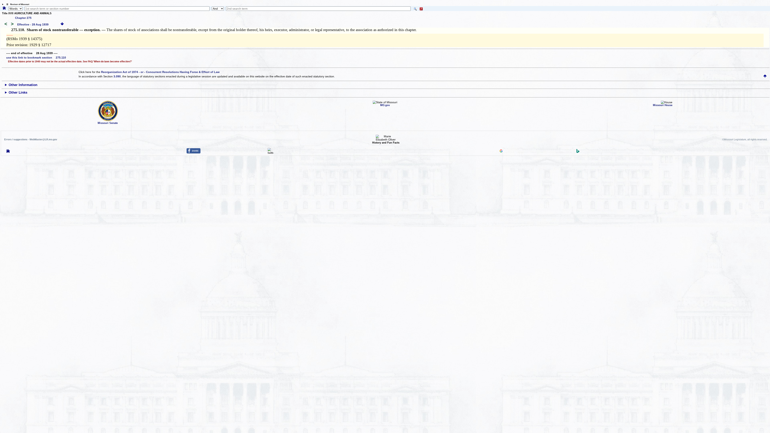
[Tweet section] (270, 152)
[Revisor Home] (8, 151)
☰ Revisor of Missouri (16, 4)
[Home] (4, 8)
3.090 (117, 76)
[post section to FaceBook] (193, 152)
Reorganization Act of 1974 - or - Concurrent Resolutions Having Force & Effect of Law (160, 72)
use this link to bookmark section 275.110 (36, 57)
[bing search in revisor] (577, 152)
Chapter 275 (23, 17)
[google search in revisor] (501, 151)
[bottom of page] (62, 24)
